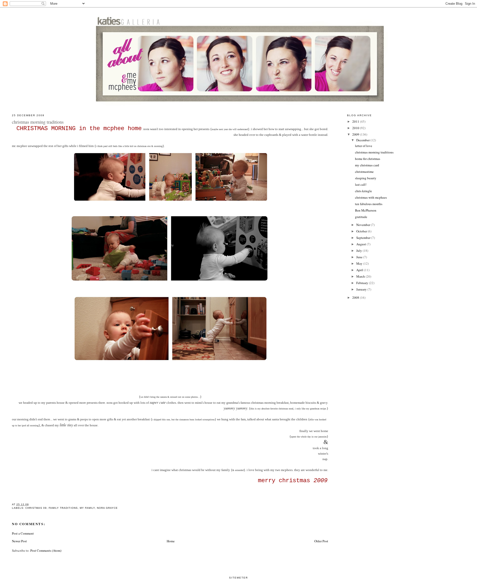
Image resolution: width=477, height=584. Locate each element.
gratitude (361, 217)
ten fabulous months (368, 204)
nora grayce (107, 508)
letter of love (363, 146)
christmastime (364, 171)
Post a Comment (23, 533)
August (361, 244)
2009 (356, 134)
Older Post (321, 541)
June (359, 257)
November (363, 224)
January (361, 289)
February (362, 283)
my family (87, 508)
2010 (356, 128)
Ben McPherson (365, 210)
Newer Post (19, 541)
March (361, 276)
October (362, 231)
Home (171, 541)
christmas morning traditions (374, 152)
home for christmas (367, 158)
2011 (356, 121)
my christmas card (367, 165)
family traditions (63, 508)
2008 (356, 297)
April (360, 270)
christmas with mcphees (371, 197)
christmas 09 (36, 508)
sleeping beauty (365, 178)
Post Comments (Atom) (45, 550)
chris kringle (363, 191)
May (359, 263)
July (359, 250)
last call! (360, 184)
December (363, 140)
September (363, 237)
